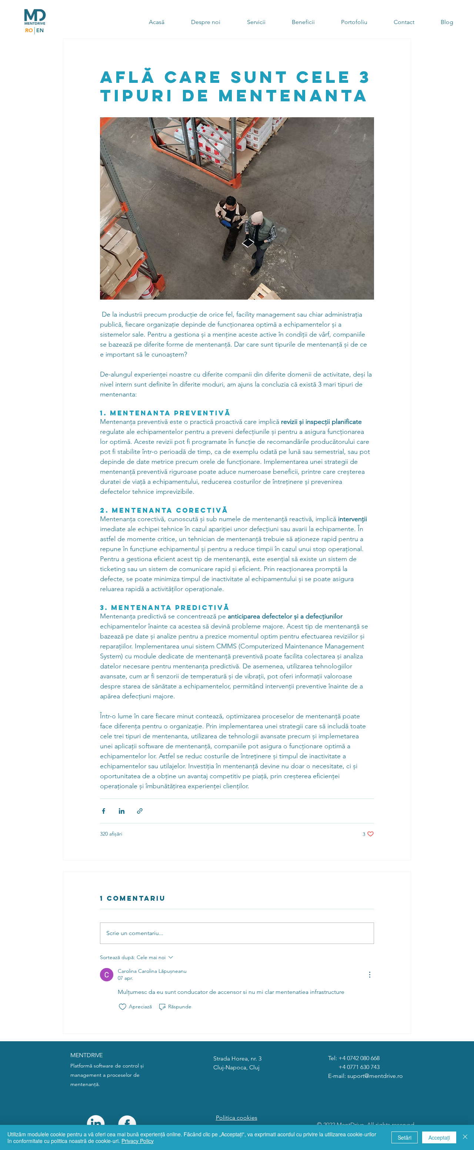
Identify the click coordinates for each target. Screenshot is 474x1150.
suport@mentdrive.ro (375, 1075)
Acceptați (439, 1137)
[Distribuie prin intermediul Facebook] (103, 811)
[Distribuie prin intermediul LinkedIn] (121, 811)
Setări (404, 1137)
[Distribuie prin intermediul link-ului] (139, 811)
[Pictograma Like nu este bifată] (122, 1006)
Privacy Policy (137, 1140)
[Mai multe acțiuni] (369, 974)
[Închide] (465, 1137)
